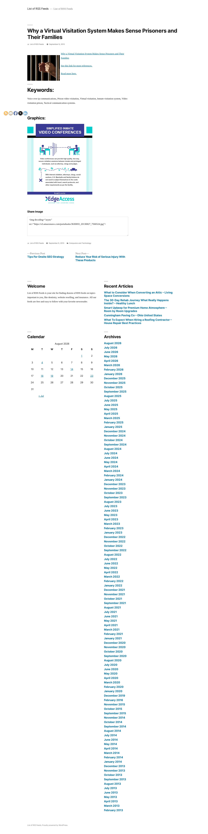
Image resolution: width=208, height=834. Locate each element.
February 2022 (113, 581)
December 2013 (114, 766)
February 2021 (113, 634)
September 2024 (115, 444)
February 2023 (113, 528)
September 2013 (115, 779)
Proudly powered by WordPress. (55, 825)
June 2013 (111, 792)
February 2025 (113, 422)
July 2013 (110, 788)
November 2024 (115, 435)
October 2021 (113, 598)
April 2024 (111, 466)
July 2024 (110, 453)
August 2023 (112, 501)
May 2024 (110, 462)
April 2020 (111, 678)
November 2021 (114, 594)
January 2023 (113, 532)
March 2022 (112, 576)
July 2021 (110, 612)
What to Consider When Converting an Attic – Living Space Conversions (138, 294)
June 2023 (111, 510)
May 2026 (110, 356)
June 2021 (111, 616)
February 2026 (113, 369)
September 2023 (115, 497)
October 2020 (113, 651)
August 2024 (112, 448)
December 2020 (115, 642)
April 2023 (111, 519)
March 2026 (112, 365)
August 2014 (112, 730)
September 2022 (115, 550)
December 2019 (114, 695)
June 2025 (111, 404)
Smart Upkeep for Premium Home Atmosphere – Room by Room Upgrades (135, 309)
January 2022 (113, 585)
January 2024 (113, 479)
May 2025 (110, 409)
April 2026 (111, 360)
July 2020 (110, 664)
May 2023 (110, 515)
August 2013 (112, 783)
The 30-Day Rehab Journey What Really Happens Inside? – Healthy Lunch (136, 302)
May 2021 (110, 620)
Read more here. (69, 73)
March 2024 (112, 471)
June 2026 (111, 352)
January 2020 (113, 691)
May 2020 (110, 673)
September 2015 (115, 713)
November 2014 (114, 717)
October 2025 (113, 387)
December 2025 (114, 378)
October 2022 (113, 545)
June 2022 (111, 563)
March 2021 (111, 629)
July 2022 (110, 559)
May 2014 (110, 744)
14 (72, 369)
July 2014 (110, 735)
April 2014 (111, 748)
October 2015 (113, 708)
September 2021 (115, 603)
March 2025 (112, 418)
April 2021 (111, 625)
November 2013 (114, 770)
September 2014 (115, 726)
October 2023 (113, 493)
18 (42, 375)
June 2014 (111, 739)
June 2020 (111, 669)
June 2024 (111, 457)
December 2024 (115, 431)
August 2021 (112, 607)
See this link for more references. (76, 65)
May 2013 (110, 797)
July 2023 (110, 506)
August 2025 (112, 396)
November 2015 (114, 704)
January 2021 (113, 638)
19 (52, 375)
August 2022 (112, 554)
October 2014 (113, 722)
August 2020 (112, 660)
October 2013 (113, 775)
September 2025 (115, 391)
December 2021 (114, 589)
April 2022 (111, 572)
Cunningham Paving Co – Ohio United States (133, 315)
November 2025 (114, 382)
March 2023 (112, 523)
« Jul (41, 395)
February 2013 (113, 810)
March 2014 (112, 753)
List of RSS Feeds (38, 8)
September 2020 (115, 656)
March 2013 (111, 805)
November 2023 (114, 488)
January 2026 (113, 374)
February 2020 (114, 686)
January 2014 (113, 761)
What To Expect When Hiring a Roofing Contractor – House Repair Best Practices (138, 321)
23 (91, 375)
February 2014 (113, 757)
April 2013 (111, 801)
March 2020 (112, 682)
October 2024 (113, 440)
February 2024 (114, 475)
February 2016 (113, 700)
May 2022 (110, 567)
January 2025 (113, 426)
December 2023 (114, 484)
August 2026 (112, 343)
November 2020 (115, 647)
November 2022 (114, 541)
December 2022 (114, 537)
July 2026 (110, 347)
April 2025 (111, 413)
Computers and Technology (80, 243)
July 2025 (110, 400)
